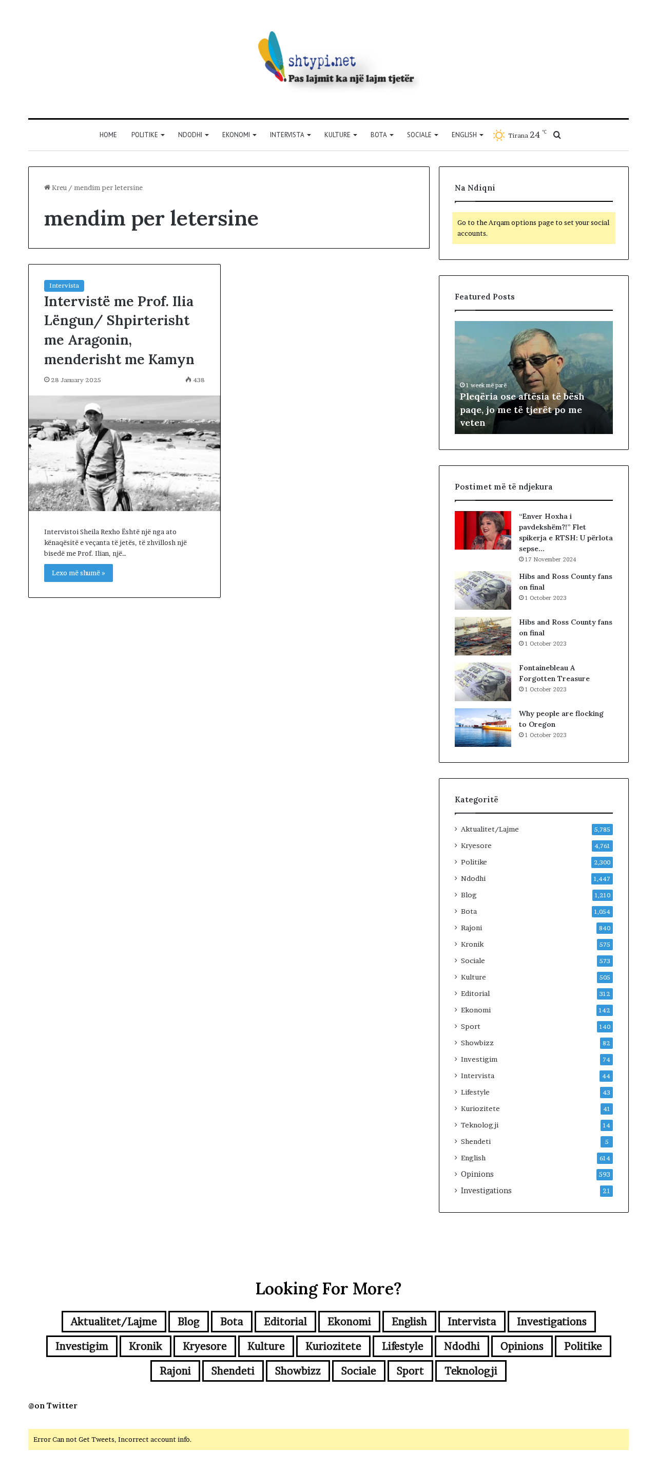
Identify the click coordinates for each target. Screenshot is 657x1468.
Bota (379, 134)
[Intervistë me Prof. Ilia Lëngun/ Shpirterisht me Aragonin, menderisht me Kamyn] (124, 453)
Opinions (477, 1174)
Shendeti (476, 1141)
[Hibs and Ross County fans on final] (483, 590)
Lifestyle (475, 1092)
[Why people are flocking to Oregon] (483, 727)
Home (108, 134)
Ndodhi (190, 134)
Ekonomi (236, 134)
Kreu (58, 187)
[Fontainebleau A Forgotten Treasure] (483, 682)
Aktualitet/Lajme (490, 829)
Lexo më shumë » (78, 573)
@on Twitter (53, 1405)
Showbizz (477, 1043)
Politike (144, 134)
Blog (469, 895)
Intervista (287, 134)
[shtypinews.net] (328, 59)
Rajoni (471, 928)
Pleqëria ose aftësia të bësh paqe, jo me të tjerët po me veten (522, 409)
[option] (534, 377)
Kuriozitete (480, 1108)
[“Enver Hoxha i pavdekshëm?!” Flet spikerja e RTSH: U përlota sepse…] (483, 530)
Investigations (486, 1190)
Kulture (337, 134)
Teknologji (479, 1125)
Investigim (479, 1059)
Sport (470, 1026)
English (464, 134)
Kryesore (476, 845)
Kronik (472, 944)
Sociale (419, 134)
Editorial (475, 993)
